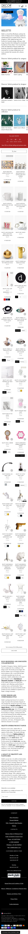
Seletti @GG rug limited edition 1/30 (7, 172)
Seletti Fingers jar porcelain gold (21, 262)
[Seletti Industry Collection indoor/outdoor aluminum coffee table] (20, 588)
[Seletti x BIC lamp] (7, 279)
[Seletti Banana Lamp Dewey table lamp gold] (7, 626)
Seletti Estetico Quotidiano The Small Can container (21, 205)
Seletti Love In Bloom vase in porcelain (20, 380)
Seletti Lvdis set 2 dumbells (7, 597)
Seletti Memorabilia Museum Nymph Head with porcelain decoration (20, 566)
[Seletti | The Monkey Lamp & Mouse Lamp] (7, 120)
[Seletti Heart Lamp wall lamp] (20, 626)
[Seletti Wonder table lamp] (20, 403)
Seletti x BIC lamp (7, 288)
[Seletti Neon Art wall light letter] (20, 278)
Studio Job (19, 680)
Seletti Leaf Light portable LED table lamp (7, 381)
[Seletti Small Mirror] (7, 435)
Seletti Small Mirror (7, 443)
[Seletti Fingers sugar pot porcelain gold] (7, 251)
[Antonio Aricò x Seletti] (19, 93)
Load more (14, 650)
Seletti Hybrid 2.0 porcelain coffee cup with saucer (21, 319)
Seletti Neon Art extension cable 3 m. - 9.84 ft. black (7, 319)
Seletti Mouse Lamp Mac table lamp (7, 504)
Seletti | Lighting (18, 74)
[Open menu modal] (25, 6)
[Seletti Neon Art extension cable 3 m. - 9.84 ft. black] (7, 310)
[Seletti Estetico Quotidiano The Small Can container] (20, 194)
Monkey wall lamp (16, 705)
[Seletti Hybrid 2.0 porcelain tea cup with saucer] (20, 341)
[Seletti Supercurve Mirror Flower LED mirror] (20, 435)
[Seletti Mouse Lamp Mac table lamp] (7, 496)
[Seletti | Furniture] (7, 67)
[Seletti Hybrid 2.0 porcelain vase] (7, 341)
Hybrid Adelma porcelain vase (12, 708)
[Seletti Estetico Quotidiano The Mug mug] (7, 194)
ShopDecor (11, 915)
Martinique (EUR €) (7, 913)
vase (13, 745)
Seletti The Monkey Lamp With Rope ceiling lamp (20, 505)
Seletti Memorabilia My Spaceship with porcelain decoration (7, 566)
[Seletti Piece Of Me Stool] (7, 404)
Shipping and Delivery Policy (14, 894)
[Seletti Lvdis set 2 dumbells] (7, 588)
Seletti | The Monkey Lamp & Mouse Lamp (6, 128)
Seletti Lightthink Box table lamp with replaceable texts (7, 234)
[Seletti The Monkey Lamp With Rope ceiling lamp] (20, 496)
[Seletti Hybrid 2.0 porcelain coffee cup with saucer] (20, 310)
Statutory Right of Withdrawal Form (14, 834)
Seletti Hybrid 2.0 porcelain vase (7, 349)
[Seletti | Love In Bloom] (19, 120)
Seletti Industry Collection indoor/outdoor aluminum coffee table (20, 599)
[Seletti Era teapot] (20, 223)
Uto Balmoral (18, 679)
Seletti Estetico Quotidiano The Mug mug (7, 205)
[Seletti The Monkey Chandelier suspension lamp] (7, 526)
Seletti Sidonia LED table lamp (7, 474)
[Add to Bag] (25, 168)
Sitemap (14, 826)
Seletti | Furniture (5, 74)
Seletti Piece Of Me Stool (7, 414)
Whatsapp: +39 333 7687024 (14, 845)
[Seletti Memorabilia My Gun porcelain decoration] (20, 526)
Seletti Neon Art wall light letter (21, 286)
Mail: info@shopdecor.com (14, 847)
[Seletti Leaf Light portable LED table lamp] (7, 372)
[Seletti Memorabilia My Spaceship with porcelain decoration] (7, 556)
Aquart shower (5, 707)
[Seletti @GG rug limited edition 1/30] (7, 162)
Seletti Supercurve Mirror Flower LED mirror (20, 444)
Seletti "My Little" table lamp (20, 474)
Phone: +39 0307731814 (14, 839)
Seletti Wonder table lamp (20, 411)
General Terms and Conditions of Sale (14, 883)
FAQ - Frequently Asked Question (14, 823)
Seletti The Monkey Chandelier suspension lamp (7, 535)
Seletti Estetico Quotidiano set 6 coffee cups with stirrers (20, 174)
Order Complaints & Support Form (13, 836)
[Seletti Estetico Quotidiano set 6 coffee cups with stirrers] (20, 162)
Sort (15, 151)
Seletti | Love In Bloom (19, 128)
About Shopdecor (14, 817)
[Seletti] (20, 466)
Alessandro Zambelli (7, 680)
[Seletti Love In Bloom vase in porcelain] (20, 372)
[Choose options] (12, 168)
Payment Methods (14, 820)
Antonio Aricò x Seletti (19, 100)
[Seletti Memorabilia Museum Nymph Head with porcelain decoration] (20, 556)
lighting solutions (18, 734)
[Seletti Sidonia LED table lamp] (7, 466)
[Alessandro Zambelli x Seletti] (7, 93)
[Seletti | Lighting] (19, 67)
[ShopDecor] (6, 6)
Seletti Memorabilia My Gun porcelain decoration (20, 535)
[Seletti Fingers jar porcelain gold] (20, 251)
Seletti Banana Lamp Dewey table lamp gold (7, 635)
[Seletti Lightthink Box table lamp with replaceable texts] (7, 223)
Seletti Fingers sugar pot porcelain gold (7, 262)
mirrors (3, 738)
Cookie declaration (14, 904)
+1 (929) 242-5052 (14, 842)
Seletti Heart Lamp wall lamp (21, 634)
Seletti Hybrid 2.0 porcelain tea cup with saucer (21, 350)
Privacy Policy (14, 899)
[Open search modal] (19, 6)
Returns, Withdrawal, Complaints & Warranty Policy (14, 888)
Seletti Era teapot (20, 232)
